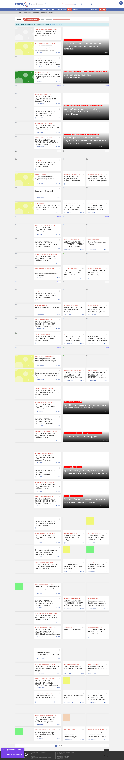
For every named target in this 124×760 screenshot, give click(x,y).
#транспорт (38, 519)
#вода (36, 370)
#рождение (79, 433)
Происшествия (27, 12)
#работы (75, 71)
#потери (66, 203)
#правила (90, 370)
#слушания (46, 291)
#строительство (95, 334)
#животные (66, 433)
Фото (69, 9)
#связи (97, 134)
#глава (97, 598)
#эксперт (79, 467)
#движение (45, 715)
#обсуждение (71, 203)
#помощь (37, 482)
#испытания (51, 402)
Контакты (75, 9)
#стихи (54, 417)
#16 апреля (96, 627)
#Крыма (55, 29)
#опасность (73, 433)
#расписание (67, 598)
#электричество (50, 268)
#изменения (45, 729)
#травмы (72, 268)
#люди (53, 533)
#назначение (70, 305)
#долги (65, 334)
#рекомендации (49, 188)
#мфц (69, 729)
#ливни (37, 174)
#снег (36, 693)
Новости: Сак (49, 19)
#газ (36, 715)
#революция (38, 627)
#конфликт (42, 468)
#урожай (90, 239)
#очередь (71, 627)
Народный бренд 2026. (56, 24)
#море (36, 72)
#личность (83, 71)
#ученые (73, 664)
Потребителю (36, 12)
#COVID (51, 584)
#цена (97, 174)
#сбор (93, 239)
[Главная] (17, 9)
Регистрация (40, 4)
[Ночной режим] (122, 3)
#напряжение (38, 123)
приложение (94, 9)
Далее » (66, 745)
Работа (44, 9)
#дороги (93, 598)
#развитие (42, 482)
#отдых (47, 562)
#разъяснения (96, 71)
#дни (92, 627)
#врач (65, 401)
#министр (101, 334)
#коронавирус (45, 584)
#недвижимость (39, 29)
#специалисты (43, 547)
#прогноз (44, 72)
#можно (51, 137)
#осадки (47, 693)
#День (79, 71)
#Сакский (78, 134)
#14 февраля (66, 268)
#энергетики (38, 453)
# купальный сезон (43, 370)
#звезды (72, 598)
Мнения (29, 9)
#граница (37, 109)
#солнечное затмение (50, 58)
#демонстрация (43, 417)
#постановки (78, 105)
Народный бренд (61, 9)
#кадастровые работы (69, 105)
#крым (65, 305)
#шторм (66, 664)
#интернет (66, 495)
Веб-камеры (51, 9)
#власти (100, 268)
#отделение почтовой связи (88, 134)
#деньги (71, 370)
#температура (99, 433)
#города (79, 40)
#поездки (47, 519)
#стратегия (51, 453)
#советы (101, 203)
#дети (36, 240)
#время (45, 29)
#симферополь (42, 43)
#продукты (93, 562)
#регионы (69, 467)
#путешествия (53, 519)
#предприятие (67, 134)
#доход (94, 370)
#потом (44, 123)
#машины (39, 715)
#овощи (71, 495)
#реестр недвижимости (88, 105)
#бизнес (66, 71)
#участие (41, 388)
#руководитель (77, 370)
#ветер (36, 43)
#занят (46, 533)
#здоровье (41, 58)
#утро (49, 729)
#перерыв (89, 71)
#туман (37, 254)
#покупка (49, 417)
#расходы (40, 402)
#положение (49, 240)
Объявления (36, 9)
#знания (98, 370)
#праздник (66, 239)
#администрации (72, 40)
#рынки (37, 188)
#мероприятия (73, 533)
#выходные (52, 43)
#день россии (91, 533)
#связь (101, 174)
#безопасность (67, 174)
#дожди (41, 174)
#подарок (41, 225)
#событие (97, 203)
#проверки (66, 370)
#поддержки (53, 627)
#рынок (37, 650)
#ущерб (76, 305)
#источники (50, 29)
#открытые (37, 137)
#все (49, 334)
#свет (99, 305)
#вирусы (69, 401)
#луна (51, 109)
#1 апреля (47, 627)
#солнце (37, 58)
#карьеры (37, 468)
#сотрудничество (49, 482)
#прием (65, 729)
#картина (46, 137)
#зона (44, 240)
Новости (22, 9)
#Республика (103, 71)
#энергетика (48, 94)
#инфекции (42, 188)
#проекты (42, 109)
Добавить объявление (69, 4)
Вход (34, 4)
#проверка (90, 174)
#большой (54, 254)
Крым (20, 12)
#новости (40, 240)
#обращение (41, 613)
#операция (75, 401)
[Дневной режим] (120, 3)
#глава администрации (40, 268)
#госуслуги (73, 729)
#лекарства (42, 94)
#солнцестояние (43, 496)
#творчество (38, 334)
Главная (42, 19)
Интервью (51, 12)
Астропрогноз (44, 12)
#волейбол (42, 562)
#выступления (91, 268)
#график (37, 305)
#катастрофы (45, 453)
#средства (47, 109)
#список (37, 319)
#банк (92, 729)
